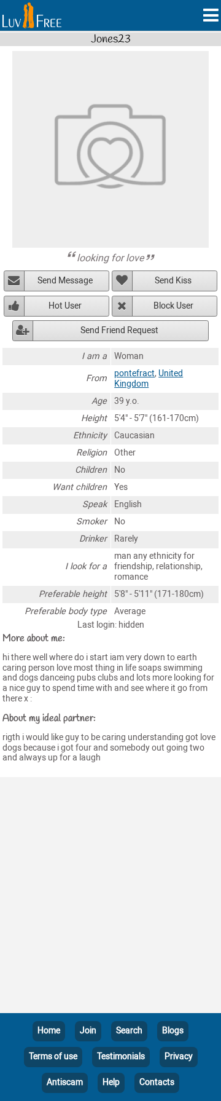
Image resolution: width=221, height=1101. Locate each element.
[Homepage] (31, 15)
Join (88, 1030)
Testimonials (121, 1056)
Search (129, 1030)
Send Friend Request (119, 330)
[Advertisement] (110, 897)
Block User (173, 306)
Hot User (65, 306)
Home (48, 1030)
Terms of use (53, 1056)
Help (111, 1082)
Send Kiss (173, 280)
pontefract (134, 373)
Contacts (156, 1082)
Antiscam (65, 1082)
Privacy (179, 1056)
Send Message (65, 280)
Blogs (173, 1030)
